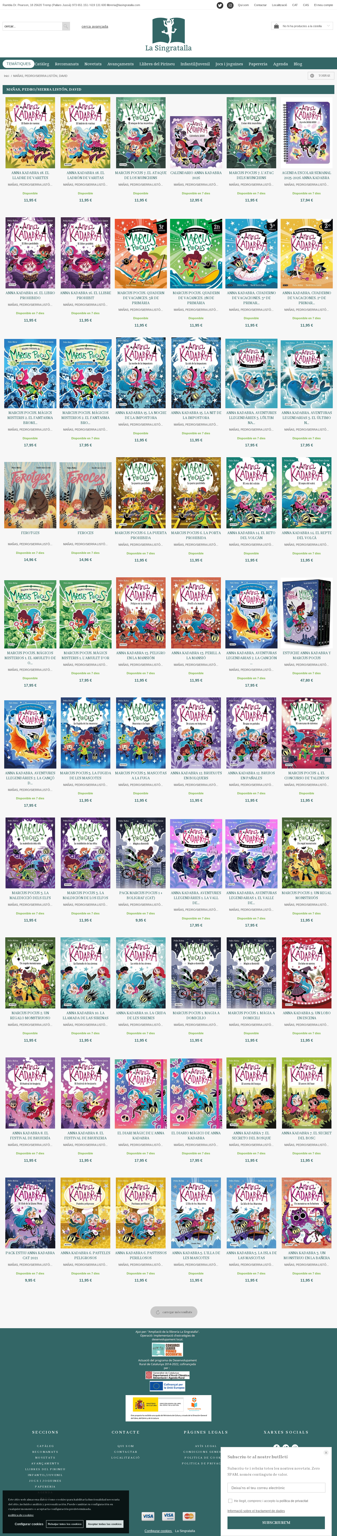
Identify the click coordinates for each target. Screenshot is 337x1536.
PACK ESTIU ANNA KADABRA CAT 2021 (30, 1256)
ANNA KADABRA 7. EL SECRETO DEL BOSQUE (251, 1136)
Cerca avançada (95, 26)
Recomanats (67, 63)
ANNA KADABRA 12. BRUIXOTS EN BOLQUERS (196, 776)
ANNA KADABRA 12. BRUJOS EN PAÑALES (251, 776)
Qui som (243, 5)
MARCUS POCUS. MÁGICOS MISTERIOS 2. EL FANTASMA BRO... (85, 418)
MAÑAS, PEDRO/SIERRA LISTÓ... (30, 184)
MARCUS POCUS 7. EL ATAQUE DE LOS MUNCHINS (141, 175)
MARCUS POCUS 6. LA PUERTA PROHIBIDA (141, 535)
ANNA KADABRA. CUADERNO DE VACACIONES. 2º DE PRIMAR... (306, 298)
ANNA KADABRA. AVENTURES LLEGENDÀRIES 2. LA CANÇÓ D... (30, 778)
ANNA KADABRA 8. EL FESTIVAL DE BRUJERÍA (30, 1136)
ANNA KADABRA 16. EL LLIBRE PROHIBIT (85, 296)
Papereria (258, 63)
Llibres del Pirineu (157, 63)
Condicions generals (206, 1452)
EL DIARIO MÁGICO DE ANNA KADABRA (196, 1136)
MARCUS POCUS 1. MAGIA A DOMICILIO (196, 1016)
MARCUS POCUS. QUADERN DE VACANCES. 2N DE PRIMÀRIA (196, 298)
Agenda (280, 63)
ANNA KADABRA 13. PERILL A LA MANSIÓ (196, 656)
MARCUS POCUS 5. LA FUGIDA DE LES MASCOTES (85, 776)
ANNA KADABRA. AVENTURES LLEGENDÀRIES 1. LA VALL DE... (196, 898)
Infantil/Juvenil (195, 63)
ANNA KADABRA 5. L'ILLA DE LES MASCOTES (196, 1256)
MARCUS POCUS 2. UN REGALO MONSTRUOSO (30, 1016)
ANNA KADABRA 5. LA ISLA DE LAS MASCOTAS (251, 1256)
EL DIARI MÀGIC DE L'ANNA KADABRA (140, 1136)
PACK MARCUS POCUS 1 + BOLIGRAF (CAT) (140, 895)
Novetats (93, 63)
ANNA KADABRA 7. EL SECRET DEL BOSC (306, 1136)
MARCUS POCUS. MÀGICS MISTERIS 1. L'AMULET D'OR (85, 656)
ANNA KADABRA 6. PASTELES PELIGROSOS (85, 1256)
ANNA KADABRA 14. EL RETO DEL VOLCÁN (251, 535)
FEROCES (85, 533)
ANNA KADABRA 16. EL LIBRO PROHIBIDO (30, 296)
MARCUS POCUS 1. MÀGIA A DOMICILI (251, 1016)
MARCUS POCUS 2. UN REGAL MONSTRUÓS (306, 895)
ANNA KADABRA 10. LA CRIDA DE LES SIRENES (141, 1016)
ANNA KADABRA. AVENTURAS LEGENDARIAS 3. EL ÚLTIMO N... (306, 418)
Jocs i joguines (229, 63)
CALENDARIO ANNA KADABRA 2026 (196, 175)
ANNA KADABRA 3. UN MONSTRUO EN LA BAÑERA (307, 1256)
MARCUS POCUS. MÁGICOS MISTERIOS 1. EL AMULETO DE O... (30, 658)
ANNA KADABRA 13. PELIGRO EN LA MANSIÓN (140, 656)
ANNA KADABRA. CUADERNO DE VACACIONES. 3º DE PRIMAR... (251, 298)
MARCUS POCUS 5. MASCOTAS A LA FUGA (141, 776)
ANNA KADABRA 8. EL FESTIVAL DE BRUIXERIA (85, 1136)
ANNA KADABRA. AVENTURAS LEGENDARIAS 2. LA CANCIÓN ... (251, 658)
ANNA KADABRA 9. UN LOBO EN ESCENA (307, 1016)
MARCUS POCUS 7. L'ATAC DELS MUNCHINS (251, 175)
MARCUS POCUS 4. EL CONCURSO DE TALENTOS (306, 776)
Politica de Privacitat (206, 1463)
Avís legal (206, 1446)
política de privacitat (294, 1501)
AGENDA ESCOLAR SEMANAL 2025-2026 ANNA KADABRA (306, 175)
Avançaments (120, 63)
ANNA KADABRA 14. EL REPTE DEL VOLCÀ (307, 535)
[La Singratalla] (168, 35)
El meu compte (323, 5)
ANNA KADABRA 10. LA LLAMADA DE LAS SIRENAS (85, 1016)
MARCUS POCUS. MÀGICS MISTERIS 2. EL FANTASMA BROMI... (30, 418)
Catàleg (42, 63)
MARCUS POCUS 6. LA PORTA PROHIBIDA (196, 535)
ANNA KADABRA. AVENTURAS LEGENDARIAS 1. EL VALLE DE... (251, 898)
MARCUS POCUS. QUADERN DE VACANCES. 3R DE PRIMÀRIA (140, 298)
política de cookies (21, 1515)
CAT (295, 5)
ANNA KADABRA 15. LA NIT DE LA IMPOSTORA (196, 415)
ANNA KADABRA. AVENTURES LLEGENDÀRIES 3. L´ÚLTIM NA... (251, 418)
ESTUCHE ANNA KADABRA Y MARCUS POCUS (307, 656)
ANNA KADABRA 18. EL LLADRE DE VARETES (30, 175)
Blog (298, 63)
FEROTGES (30, 533)
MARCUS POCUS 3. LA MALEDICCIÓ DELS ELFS (30, 895)
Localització (279, 5)
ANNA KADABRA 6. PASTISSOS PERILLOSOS (141, 1256)
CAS (306, 5)
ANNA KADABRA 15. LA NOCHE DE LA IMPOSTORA (140, 415)
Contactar (260, 5)
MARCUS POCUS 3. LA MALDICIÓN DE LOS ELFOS (85, 895)
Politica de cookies (206, 1458)
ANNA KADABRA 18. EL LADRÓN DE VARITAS (86, 175)
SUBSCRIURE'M (276, 1522)
